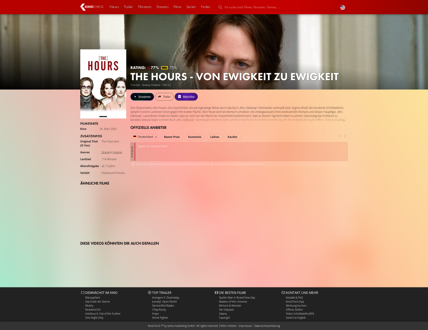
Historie (117, 152)
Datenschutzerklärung (267, 326)
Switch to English (296, 317)
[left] (339, 136)
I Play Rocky (159, 309)
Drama (106, 152)
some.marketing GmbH (181, 326)
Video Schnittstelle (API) (300, 313)
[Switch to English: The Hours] (343, 7)
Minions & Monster (230, 305)
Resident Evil (92, 309)
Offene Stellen (294, 309)
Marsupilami (92, 297)
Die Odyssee (226, 309)
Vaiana (223, 313)
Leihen (214, 137)
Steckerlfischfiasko (163, 305)
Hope (155, 313)
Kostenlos (194, 137)
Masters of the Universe (233, 301)
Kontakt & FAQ (294, 297)
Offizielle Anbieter (148, 127)
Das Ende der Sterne (97, 301)
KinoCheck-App (295, 301)
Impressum (245, 326)
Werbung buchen (296, 305)
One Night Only (94, 317)
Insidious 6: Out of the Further (103, 313)
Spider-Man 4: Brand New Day (237, 297)
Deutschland (145, 136)
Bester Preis (172, 137)
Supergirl (224, 317)
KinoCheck (154, 326)
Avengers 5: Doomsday (165, 297)
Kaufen (232, 137)
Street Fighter (160, 317)
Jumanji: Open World (164, 301)
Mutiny (89, 305)
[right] (345, 136)
